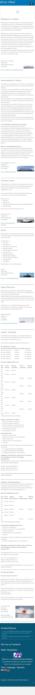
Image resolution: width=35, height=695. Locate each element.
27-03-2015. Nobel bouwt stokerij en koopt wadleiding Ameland (16, 634)
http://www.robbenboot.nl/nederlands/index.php (12, 70)
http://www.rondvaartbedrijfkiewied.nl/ (10, 278)
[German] (8, 671)
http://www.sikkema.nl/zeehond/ (8, 171)
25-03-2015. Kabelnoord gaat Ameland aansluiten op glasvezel (16, 637)
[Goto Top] (33, 682)
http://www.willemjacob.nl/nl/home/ (9, 323)
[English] (5, 671)
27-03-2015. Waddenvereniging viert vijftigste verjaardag (17, 631)
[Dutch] (2, 671)
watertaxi (21, 597)
